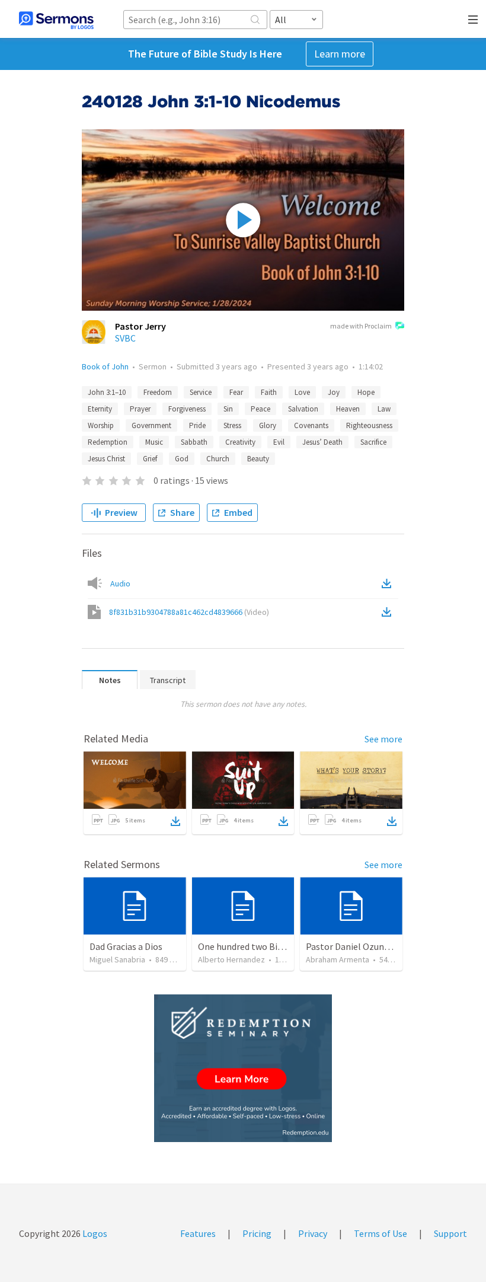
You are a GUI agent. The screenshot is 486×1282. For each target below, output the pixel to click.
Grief (150, 459)
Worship (101, 425)
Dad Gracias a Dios (125, 946)
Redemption (107, 442)
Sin (228, 409)
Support (450, 1233)
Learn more (339, 53)
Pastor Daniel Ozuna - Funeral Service (381, 946)
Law (384, 409)
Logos (94, 1233)
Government (151, 425)
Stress (232, 425)
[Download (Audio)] (388, 583)
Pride (197, 425)
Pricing (256, 1233)
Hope (366, 392)
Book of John (105, 366)
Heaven (348, 409)
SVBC (125, 338)
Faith (269, 392)
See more (383, 739)
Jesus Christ (106, 459)
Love (302, 392)
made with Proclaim (361, 325)
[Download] (175, 821)
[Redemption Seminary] (243, 1068)
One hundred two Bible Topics (258, 946)
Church (217, 459)
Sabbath (194, 442)
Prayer (140, 409)
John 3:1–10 (107, 392)
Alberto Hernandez (231, 959)
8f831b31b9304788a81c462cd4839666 (189, 612)
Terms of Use (380, 1233)
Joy (334, 392)
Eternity (100, 409)
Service (201, 392)
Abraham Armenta (337, 959)
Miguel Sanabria (117, 959)
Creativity (240, 442)
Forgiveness (187, 409)
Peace (260, 409)
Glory (267, 425)
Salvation (303, 409)
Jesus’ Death (322, 442)
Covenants (311, 425)
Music (154, 442)
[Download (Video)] (388, 612)
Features (198, 1233)
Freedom (157, 392)
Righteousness (369, 425)
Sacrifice (373, 442)
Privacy (312, 1233)
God (181, 459)
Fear (236, 392)
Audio (120, 583)
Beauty (258, 459)
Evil (278, 442)
